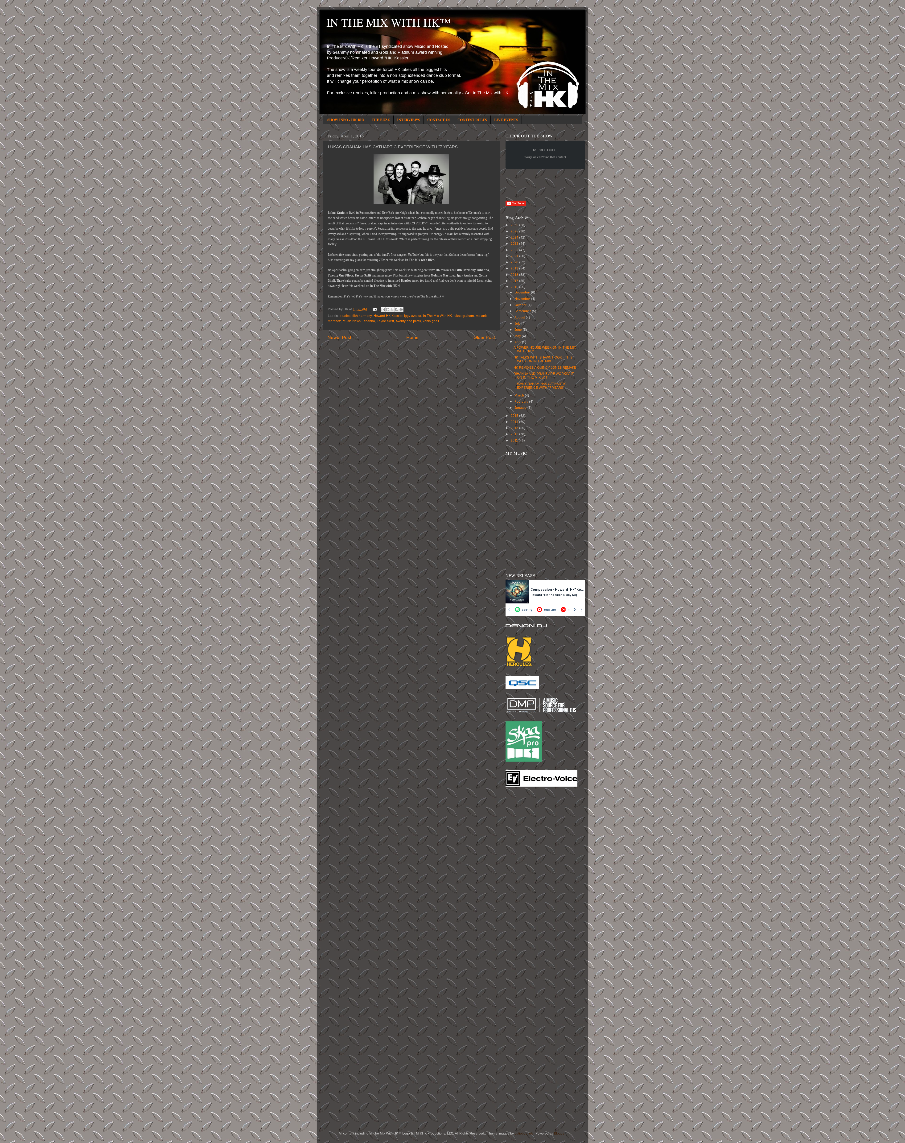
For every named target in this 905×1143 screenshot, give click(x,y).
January (520, 407)
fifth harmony (362, 316)
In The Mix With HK (437, 316)
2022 (515, 250)
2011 (515, 440)
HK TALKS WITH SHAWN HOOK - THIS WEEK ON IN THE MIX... (543, 359)
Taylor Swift (385, 321)
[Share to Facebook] (396, 309)
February (521, 401)
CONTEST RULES (472, 119)
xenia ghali (431, 321)
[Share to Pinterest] (401, 309)
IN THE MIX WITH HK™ (388, 22)
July (517, 323)
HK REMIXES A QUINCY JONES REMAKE (545, 367)
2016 (515, 287)
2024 (515, 237)
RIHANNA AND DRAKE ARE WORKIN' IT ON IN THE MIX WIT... (544, 375)
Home (412, 337)
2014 (515, 422)
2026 (515, 225)
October (520, 305)
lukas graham (464, 316)
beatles (345, 316)
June (518, 329)
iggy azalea (412, 316)
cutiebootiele (524, 1133)
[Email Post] (374, 309)
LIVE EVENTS (506, 119)
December (522, 292)
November (522, 299)
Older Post (484, 337)
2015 (515, 415)
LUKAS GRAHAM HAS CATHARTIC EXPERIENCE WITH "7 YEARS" (540, 385)
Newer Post (339, 337)
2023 (515, 243)
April (518, 342)
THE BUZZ (381, 119)
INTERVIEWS (408, 119)
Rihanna (368, 321)
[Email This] (383, 309)
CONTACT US (438, 119)
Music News (352, 321)
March (519, 395)
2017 (515, 281)
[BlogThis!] (387, 309)
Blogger (559, 1133)
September (523, 311)
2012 (515, 434)
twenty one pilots (408, 321)
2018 (515, 274)
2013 (515, 428)
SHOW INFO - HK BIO (345, 119)
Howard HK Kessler (388, 316)
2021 (515, 256)
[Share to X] (392, 309)
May (518, 336)
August (520, 317)
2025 (515, 231)
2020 (515, 262)
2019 (515, 268)
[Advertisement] (524, 865)
